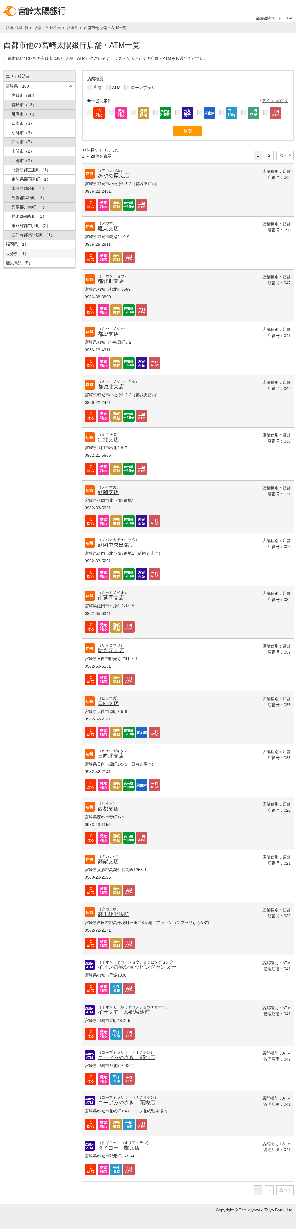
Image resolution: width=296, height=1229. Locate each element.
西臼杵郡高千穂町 (33, 235)
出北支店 (108, 440)
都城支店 (108, 334)
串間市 (23, 151)
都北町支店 (113, 281)
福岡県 (17, 244)
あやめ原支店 (113, 176)
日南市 (23, 123)
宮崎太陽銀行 (17, 28)
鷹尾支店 (108, 228)
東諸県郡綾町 (29, 188)
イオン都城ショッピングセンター (137, 967)
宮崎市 (24, 95)
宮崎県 (72, 28)
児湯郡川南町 (29, 207)
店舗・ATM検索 (47, 28)
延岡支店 (108, 492)
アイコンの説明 (275, 101)
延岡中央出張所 (116, 545)
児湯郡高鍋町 (29, 197)
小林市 (23, 132)
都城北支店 (111, 387)
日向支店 (108, 703)
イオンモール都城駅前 (124, 1012)
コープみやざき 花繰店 (126, 1102)
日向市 (23, 142)
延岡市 (24, 114)
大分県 (17, 253)
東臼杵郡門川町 (31, 225)
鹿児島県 (19, 263)
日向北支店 (111, 756)
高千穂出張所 (113, 914)
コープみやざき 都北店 (126, 1057)
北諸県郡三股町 (31, 169)
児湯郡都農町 (29, 216)
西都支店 (111, 809)
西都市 (23, 160)
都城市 (24, 104)
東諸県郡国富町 (31, 179)
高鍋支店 (108, 861)
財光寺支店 (111, 650)
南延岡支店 (111, 598)
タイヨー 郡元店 (119, 1148)
